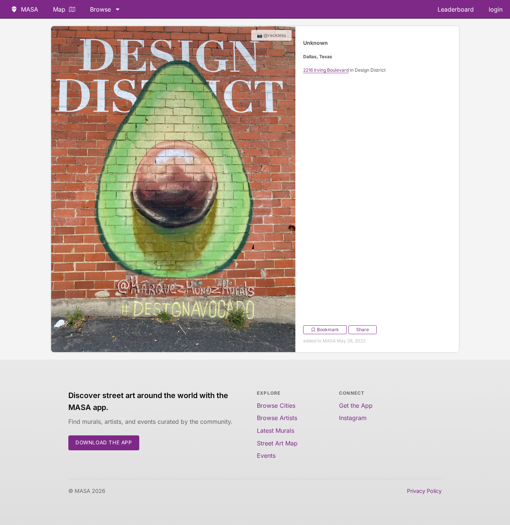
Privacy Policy (424, 491)
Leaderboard (456, 9)
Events (266, 455)
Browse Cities (276, 405)
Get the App (356, 405)
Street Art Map (277, 443)
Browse (100, 9)
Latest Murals (275, 430)
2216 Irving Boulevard (326, 70)
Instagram (353, 418)
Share (362, 329)
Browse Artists (277, 418)
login (496, 9)
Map (59, 9)
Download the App (103, 442)
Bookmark (328, 329)
